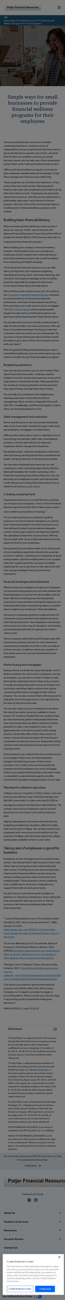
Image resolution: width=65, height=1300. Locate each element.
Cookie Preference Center (20, 1289)
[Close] (59, 1257)
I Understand (45, 1289)
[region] (33, 1274)
